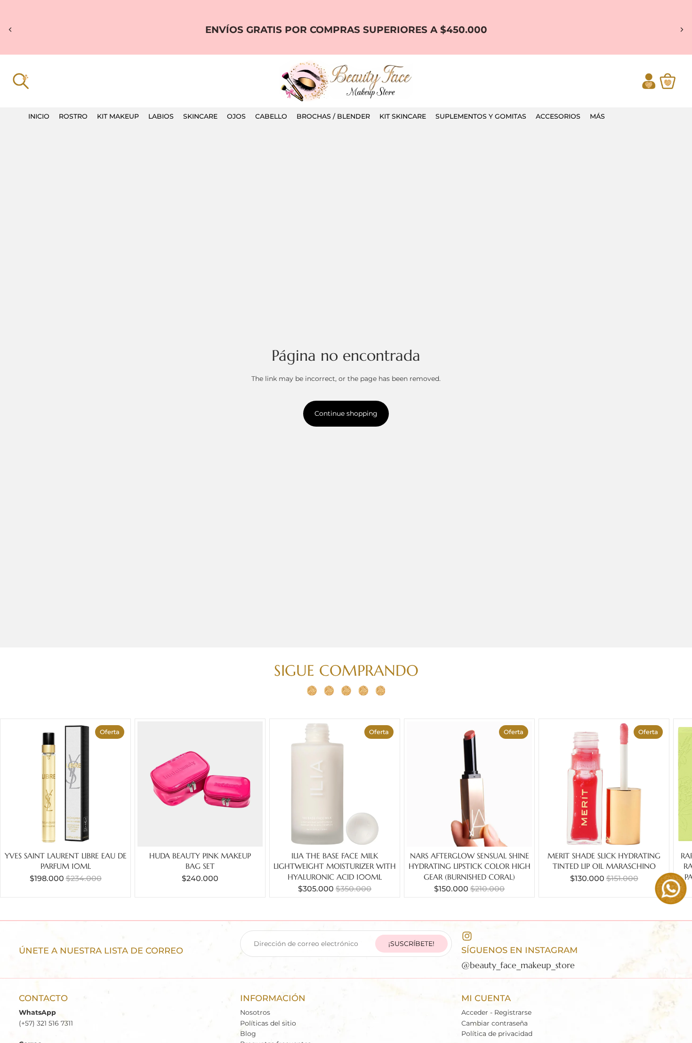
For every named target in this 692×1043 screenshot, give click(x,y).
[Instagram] (467, 936)
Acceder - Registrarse (496, 1012)
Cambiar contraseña (494, 1023)
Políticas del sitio (268, 1023)
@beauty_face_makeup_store (518, 965)
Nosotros (255, 1012)
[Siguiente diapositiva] (681, 29)
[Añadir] (113, 832)
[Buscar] (20, 81)
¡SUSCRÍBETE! (411, 943)
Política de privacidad (496, 1033)
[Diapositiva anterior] (10, 29)
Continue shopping (346, 413)
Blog (248, 1033)
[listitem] (597, 116)
